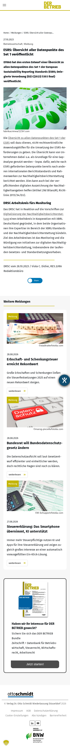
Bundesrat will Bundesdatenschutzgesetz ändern (35, 437)
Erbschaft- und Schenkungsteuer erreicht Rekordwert (35, 353)
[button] (6, 743)
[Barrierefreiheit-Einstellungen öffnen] (64, 380)
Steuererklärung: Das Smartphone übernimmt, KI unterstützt (35, 523)
